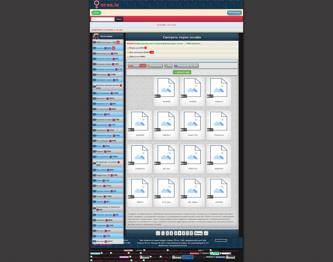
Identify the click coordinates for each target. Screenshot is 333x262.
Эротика (104, 241)
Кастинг (103, 114)
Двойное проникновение (107, 86)
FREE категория (107, 42)
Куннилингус (106, 124)
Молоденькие (106, 156)
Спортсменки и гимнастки (108, 208)
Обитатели (137, 56)
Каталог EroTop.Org (114, 250)
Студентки (104, 225)
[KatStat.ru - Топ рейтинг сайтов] (224, 250)
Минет (103, 146)
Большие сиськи (107, 58)
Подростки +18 (106, 175)
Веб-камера (106, 74)
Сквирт (103, 196)
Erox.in (125, 240)
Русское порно (106, 191)
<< (158, 233)
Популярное (156, 65)
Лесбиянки (105, 130)
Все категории (142, 52)
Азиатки (105, 48)
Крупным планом (107, 119)
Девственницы (107, 93)
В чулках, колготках (109, 69)
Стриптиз (104, 220)
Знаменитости (106, 103)
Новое (139, 65)
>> (206, 233)
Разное (103, 185)
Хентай (103, 236)
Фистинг (103, 230)
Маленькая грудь (108, 135)
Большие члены (107, 64)
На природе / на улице (106, 163)
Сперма (103, 201)
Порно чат (138, 47)
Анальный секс (107, 53)
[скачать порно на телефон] (210, 256)
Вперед (198, 233)
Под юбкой (105, 169)
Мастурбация (106, 140)
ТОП (170, 65)
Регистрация (234, 12)
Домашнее (105, 98)
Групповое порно (107, 79)
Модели (103, 151)
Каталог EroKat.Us (98, 250)
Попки (102, 180)
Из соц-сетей (106, 109)
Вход (96, 13)
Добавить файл (183, 72)
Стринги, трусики (107, 214)
